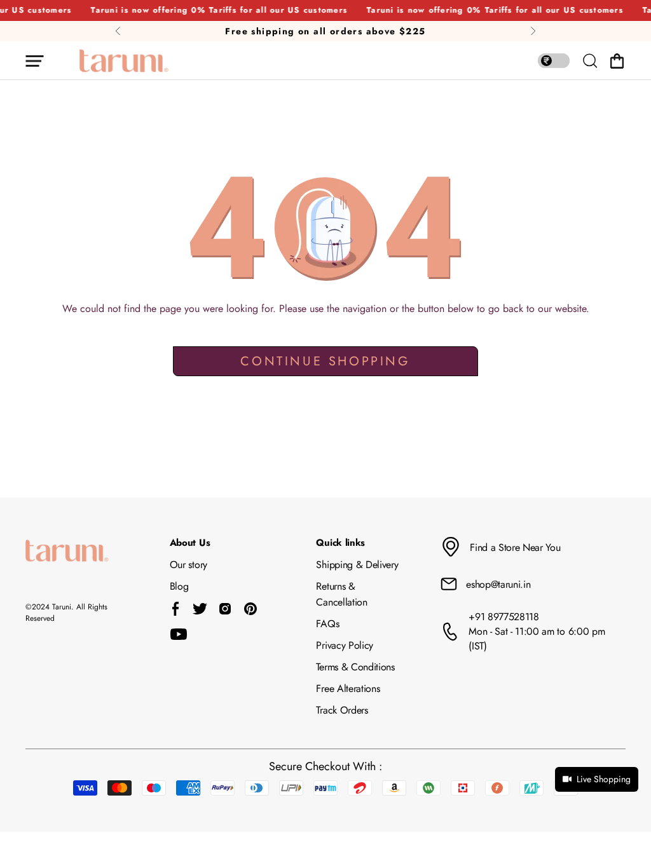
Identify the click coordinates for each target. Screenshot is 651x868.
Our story (188, 564)
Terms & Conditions (355, 667)
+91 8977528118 (504, 616)
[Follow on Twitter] (199, 608)
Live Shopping (604, 779)
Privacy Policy (344, 645)
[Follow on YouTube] (179, 634)
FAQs (327, 623)
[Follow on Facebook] (176, 608)
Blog (179, 586)
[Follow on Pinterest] (250, 608)
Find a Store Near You (515, 547)
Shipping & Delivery (357, 564)
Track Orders (341, 710)
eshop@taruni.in (498, 584)
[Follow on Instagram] (225, 608)
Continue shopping (325, 361)
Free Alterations (348, 688)
